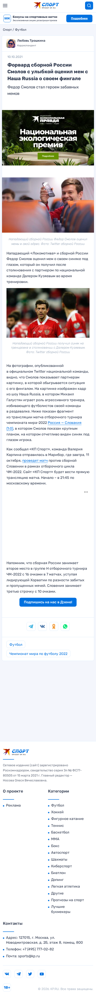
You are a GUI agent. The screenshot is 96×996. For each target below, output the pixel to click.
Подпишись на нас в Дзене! (48, 602)
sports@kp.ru (29, 956)
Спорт (7, 30)
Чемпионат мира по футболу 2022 (38, 654)
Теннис (57, 825)
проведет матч (35, 460)
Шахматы (59, 859)
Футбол (20, 30)
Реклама (13, 805)
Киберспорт (61, 866)
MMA (55, 839)
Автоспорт (60, 852)
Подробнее (79, 18)
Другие (57, 893)
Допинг (57, 880)
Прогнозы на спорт (67, 900)
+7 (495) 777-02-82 (38, 949)
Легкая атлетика (65, 886)
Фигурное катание (67, 819)
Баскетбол (60, 832)
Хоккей (57, 812)
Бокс (55, 846)
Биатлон (58, 873)
